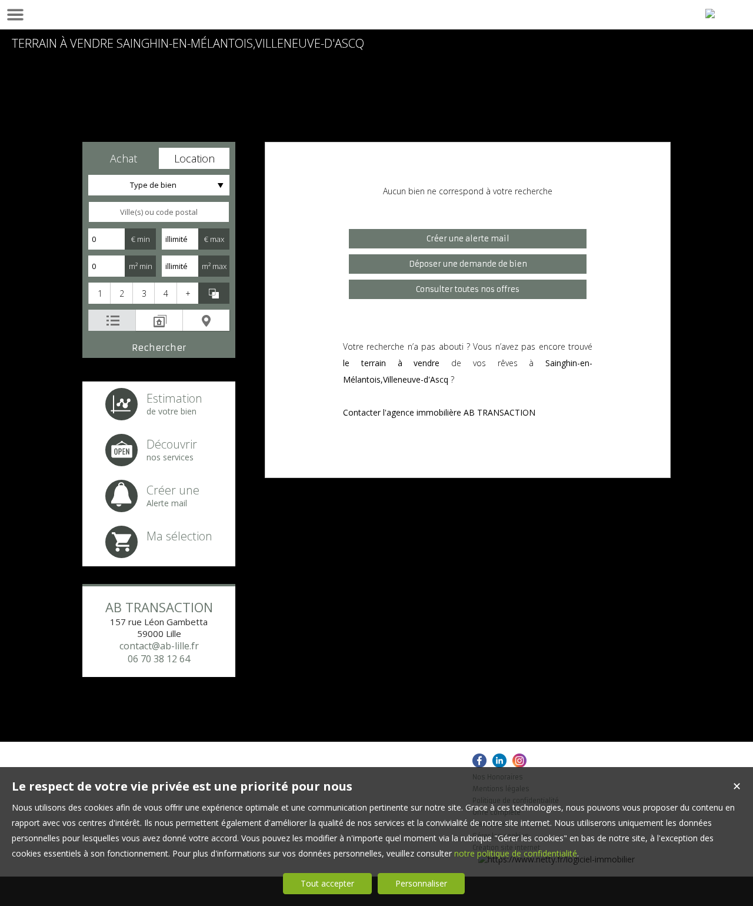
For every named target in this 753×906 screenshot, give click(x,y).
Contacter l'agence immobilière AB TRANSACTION (439, 412)
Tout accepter (327, 883)
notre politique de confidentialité (515, 853)
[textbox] (158, 212)
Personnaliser (421, 883)
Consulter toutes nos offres (467, 289)
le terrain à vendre (391, 363)
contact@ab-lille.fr (159, 645)
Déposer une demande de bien (468, 264)
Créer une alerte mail (468, 239)
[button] (123, 158)
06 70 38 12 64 (159, 658)
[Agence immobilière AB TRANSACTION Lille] (710, 13)
